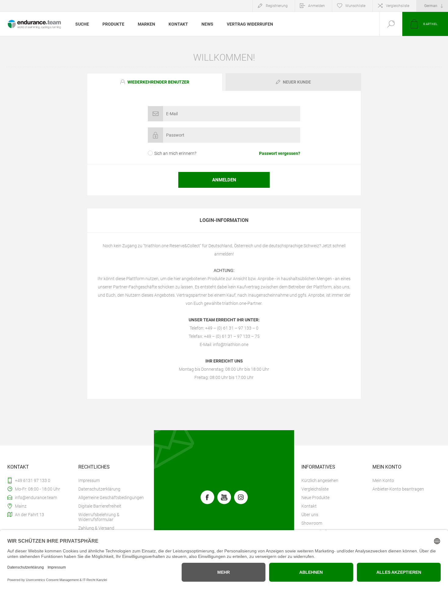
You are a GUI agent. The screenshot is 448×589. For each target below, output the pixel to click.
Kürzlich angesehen (319, 480)
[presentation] (154, 82)
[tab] (155, 82)
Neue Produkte (315, 497)
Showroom (311, 523)
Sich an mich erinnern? (175, 153)
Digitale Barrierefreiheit (99, 506)
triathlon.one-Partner (241, 303)
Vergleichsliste (397, 6)
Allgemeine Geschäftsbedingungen (111, 497)
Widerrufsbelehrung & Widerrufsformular (98, 517)
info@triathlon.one (230, 344)
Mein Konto (383, 480)
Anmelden (316, 6)
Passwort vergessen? (279, 153)
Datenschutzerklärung (99, 489)
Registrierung (277, 6)
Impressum (89, 480)
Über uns (309, 514)
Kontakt (309, 506)
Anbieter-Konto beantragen (398, 489)
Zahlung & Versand (96, 528)
